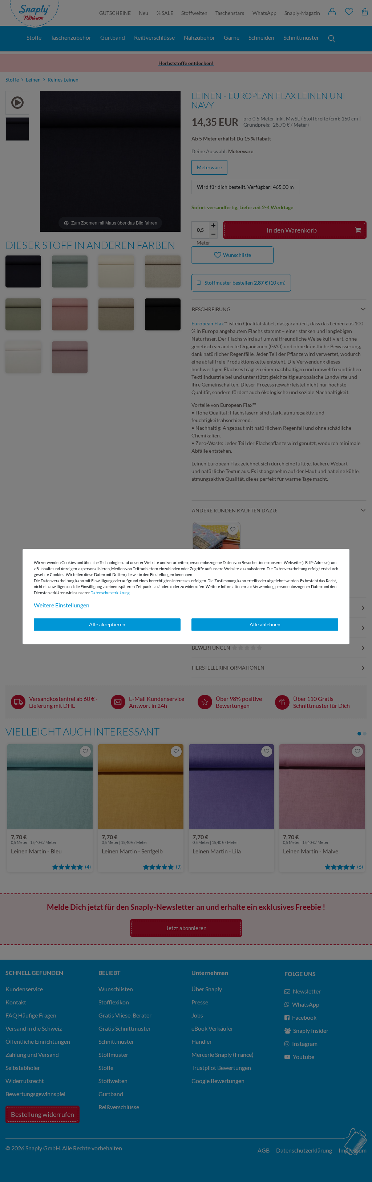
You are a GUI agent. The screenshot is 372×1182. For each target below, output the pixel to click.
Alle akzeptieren (107, 624)
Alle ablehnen (265, 624)
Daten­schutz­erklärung (110, 592)
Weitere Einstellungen (61, 605)
